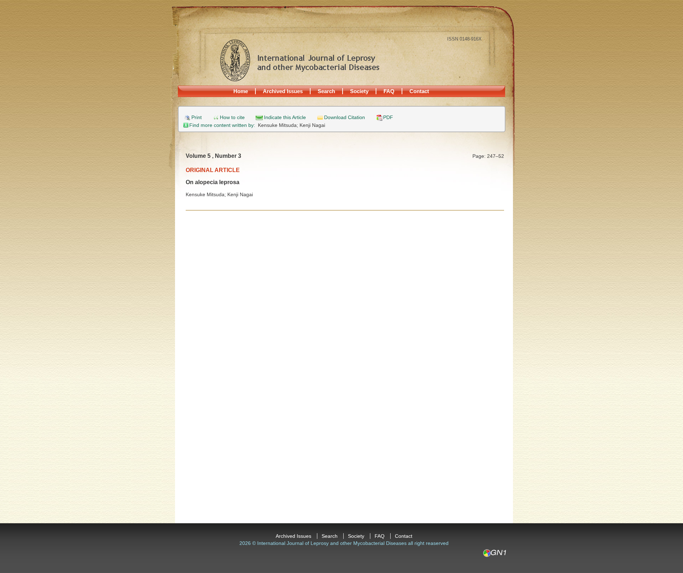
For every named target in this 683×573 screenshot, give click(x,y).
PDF (388, 117)
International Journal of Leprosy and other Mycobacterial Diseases (299, 60)
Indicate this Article (285, 117)
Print (196, 117)
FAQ (389, 91)
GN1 (494, 553)
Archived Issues (283, 91)
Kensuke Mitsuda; (279, 125)
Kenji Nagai (312, 125)
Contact (419, 91)
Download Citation (344, 117)
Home (240, 91)
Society (359, 91)
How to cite (232, 117)
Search (326, 91)
